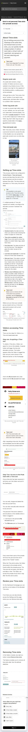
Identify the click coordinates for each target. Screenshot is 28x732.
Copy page (7, 28)
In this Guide (7, 33)
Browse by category (6, 17)
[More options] (12, 29)
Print (20, 25)
